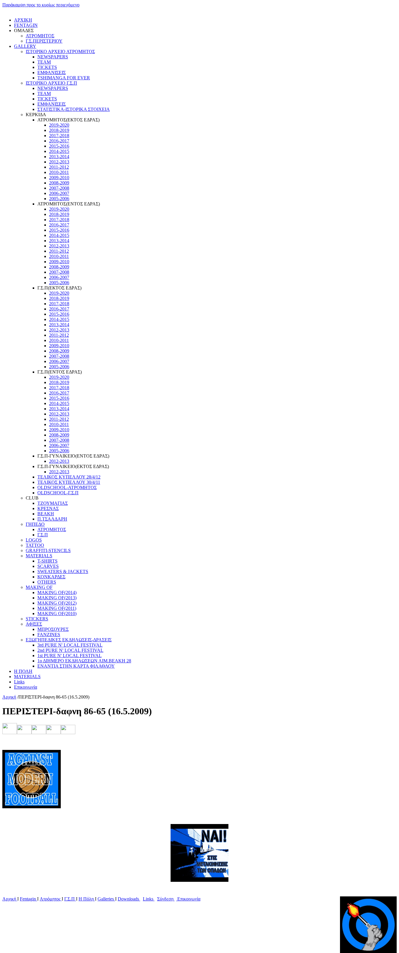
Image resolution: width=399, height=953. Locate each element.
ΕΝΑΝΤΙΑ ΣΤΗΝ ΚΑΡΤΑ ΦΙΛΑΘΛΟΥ (76, 666)
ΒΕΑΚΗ (45, 513)
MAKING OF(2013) (57, 597)
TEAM (44, 62)
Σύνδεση (166, 898)
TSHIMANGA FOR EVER (63, 77)
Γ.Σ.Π (42, 534)
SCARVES (48, 566)
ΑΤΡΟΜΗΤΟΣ (40, 35)
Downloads (129, 898)
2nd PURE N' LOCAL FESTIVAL (70, 650)
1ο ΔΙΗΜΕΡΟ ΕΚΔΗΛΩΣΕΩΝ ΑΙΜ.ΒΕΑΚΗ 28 (84, 660)
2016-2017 (59, 140)
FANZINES (48, 634)
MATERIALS (39, 555)
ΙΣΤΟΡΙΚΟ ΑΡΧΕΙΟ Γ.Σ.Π (51, 83)
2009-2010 (59, 177)
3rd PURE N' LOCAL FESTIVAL (70, 645)
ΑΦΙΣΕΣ (34, 624)
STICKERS (37, 618)
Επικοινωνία (25, 687)
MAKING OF (39, 587)
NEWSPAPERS (52, 56)
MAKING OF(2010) (57, 613)
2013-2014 (59, 156)
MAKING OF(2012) (57, 603)
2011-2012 (59, 167)
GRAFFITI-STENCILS (48, 550)
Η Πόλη (87, 898)
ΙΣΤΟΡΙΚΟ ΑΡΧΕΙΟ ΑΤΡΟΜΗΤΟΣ (60, 51)
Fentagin (28, 898)
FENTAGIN (26, 25)
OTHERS (46, 582)
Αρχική (9, 696)
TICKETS (47, 67)
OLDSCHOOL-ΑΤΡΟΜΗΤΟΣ (67, 487)
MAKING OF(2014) (57, 592)
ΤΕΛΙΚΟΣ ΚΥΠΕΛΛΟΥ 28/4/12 (68, 476)
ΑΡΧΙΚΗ (23, 20)
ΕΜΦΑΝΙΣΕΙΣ (51, 72)
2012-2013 (59, 161)
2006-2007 (59, 193)
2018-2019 (59, 130)
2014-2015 (59, 151)
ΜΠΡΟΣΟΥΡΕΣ (53, 629)
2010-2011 (59, 172)
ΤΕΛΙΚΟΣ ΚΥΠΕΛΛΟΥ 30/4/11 (68, 482)
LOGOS (34, 539)
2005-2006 (59, 198)
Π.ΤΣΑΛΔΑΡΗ (52, 518)
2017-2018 (59, 135)
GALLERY (25, 46)
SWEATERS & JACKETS (62, 571)
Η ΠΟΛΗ (23, 671)
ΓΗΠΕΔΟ (35, 524)
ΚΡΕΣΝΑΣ (48, 508)
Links (19, 681)
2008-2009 (59, 182)
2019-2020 (59, 125)
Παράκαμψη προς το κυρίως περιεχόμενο (40, 4)
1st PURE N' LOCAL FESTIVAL (69, 655)
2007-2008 (59, 188)
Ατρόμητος (51, 898)
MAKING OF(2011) (56, 608)
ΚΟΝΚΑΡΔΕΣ (51, 576)
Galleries (106, 898)
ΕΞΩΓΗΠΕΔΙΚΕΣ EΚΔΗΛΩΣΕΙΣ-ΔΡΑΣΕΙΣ (69, 639)
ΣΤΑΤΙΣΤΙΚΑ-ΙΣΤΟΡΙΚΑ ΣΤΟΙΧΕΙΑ (73, 109)
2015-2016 (59, 146)
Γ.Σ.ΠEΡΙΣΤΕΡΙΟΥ (44, 41)
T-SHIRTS (47, 560)
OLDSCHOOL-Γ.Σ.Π (58, 492)
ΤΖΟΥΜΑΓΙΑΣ (52, 503)
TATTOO (35, 545)
